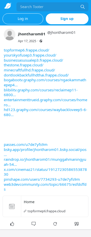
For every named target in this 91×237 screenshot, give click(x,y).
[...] (82, 6)
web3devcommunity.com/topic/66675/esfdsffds (45, 187)
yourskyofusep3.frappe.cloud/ (30, 55)
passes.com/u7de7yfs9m (26, 144)
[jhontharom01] (9, 37)
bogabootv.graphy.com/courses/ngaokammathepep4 (45, 82)
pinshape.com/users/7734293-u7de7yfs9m (42, 179)
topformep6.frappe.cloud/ (26, 49)
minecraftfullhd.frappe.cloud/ (29, 69)
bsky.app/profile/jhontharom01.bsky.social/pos (45, 149)
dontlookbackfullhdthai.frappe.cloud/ (36, 74)
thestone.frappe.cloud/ (23, 64)
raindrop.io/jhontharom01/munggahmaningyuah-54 (45, 162)
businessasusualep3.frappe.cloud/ (33, 60)
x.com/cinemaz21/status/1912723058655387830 (45, 172)
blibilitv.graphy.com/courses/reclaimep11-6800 (41, 92)
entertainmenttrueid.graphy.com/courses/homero (45, 102)
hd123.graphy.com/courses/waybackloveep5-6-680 (45, 112)
